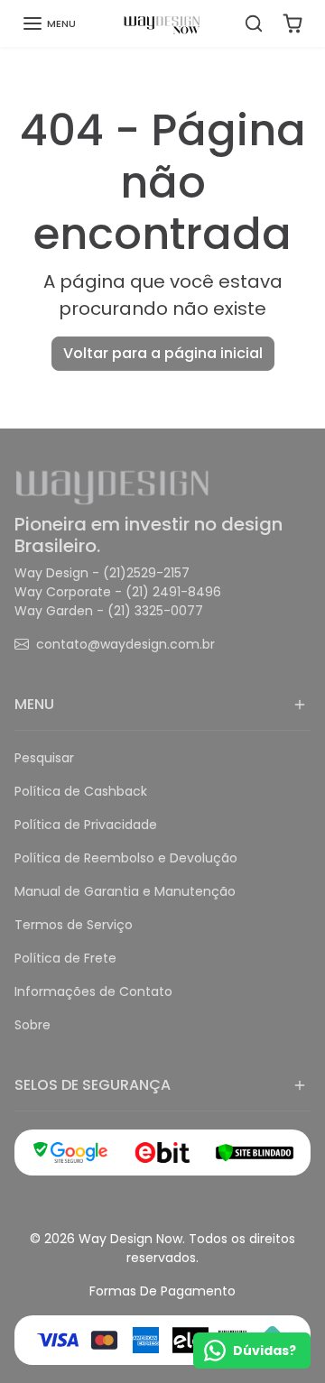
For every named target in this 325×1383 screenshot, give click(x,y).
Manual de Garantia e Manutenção (125, 891)
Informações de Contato (93, 991)
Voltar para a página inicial (163, 353)
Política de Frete (65, 958)
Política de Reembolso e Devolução (125, 858)
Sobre (32, 1025)
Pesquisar (44, 758)
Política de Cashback (80, 791)
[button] (49, 23)
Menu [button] (34, 704)
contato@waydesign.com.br (125, 644)
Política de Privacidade (85, 825)
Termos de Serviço (73, 925)
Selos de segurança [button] (92, 1084)
